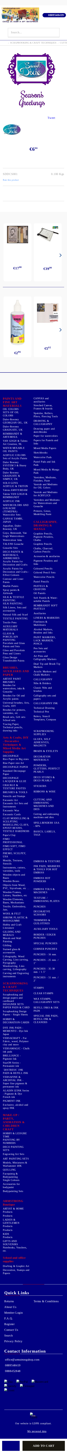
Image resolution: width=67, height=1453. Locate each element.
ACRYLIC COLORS (14, 455)
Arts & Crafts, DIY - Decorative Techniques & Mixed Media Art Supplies (16, 744)
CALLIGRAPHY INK (46, 703)
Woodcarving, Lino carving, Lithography (15, 968)
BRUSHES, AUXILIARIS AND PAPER (16, 671)
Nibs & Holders (42, 683)
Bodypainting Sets (13, 1191)
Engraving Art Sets (13, 1154)
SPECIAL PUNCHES (46, 943)
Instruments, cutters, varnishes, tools (14, 869)
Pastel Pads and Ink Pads (44, 463)
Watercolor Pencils (44, 577)
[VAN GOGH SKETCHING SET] (17, 234)
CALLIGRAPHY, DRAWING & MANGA (46, 525)
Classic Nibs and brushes (43, 689)
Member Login (13, 1312)
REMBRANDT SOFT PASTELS (46, 607)
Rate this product (11, 180)
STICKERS (40, 786)
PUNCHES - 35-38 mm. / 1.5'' (44, 970)
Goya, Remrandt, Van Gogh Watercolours (15, 534)
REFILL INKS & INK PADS (46, 1009)
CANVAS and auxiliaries (41, 400)
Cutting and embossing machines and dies (46, 816)
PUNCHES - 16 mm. (45, 954)
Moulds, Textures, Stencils (13, 862)
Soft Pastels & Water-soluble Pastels (46, 599)
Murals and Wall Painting (12, 940)
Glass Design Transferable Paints (13, 659)
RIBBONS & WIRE (45, 791)
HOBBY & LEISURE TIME (15, 1135)
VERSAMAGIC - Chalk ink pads (16, 1050)
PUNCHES (40, 906)
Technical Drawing (44, 708)
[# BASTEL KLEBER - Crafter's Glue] (17, 322)
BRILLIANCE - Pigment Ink (12, 1057)
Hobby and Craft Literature (12, 926)
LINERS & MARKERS (47, 618)
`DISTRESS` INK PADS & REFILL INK (15, 1071)
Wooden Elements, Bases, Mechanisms (13, 901)
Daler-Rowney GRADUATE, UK (13, 428)
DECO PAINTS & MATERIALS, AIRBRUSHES (13, 555)
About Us (10, 1307)
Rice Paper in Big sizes (16, 759)
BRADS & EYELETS (46, 751)
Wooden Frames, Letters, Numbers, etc (15, 894)
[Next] (60, 255)
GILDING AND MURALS (12, 933)
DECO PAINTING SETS (13, 1149)
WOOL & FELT (12, 913)
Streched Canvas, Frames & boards (43, 407)
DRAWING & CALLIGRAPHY (43, 422)
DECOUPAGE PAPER (15, 767)
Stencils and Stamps (14, 796)
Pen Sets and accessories (41, 650)
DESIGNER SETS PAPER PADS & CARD (16, 1006)
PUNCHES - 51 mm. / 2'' (46, 979)
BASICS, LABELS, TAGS (45, 833)
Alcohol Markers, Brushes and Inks (43, 631)
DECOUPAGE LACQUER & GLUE (14, 780)
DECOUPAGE (11, 756)
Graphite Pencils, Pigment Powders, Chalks (44, 536)
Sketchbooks (41, 452)
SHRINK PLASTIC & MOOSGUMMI (15, 919)
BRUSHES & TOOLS (15, 792)
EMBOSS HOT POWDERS (42, 880)
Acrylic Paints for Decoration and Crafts (15, 563)
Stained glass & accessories (11, 951)
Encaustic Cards (12, 814)
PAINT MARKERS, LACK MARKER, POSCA (45, 640)
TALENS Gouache (13, 544)
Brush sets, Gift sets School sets (14, 719)
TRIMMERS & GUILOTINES (42, 922)
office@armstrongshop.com (22, 1359)
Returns (9, 1301)
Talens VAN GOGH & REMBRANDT (15, 496)
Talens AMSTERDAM (15, 490)
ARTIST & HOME (13, 1208)
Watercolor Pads (43, 457)
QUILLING (9, 1169)
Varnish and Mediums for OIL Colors (46, 486)
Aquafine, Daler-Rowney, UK (12, 527)
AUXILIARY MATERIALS (10, 628)
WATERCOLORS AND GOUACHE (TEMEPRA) (15, 508)
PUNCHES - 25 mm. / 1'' (46, 962)
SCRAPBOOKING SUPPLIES (44, 733)
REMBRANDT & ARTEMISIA (12, 435)
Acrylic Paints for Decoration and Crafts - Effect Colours (16, 571)
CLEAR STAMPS (44, 993)
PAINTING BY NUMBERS (11, 1141)
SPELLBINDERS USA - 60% (46, 824)
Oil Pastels (40, 593)
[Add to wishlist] (11, 1446)
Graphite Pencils (43, 544)
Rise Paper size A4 (13, 763)
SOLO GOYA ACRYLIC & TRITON (15, 485)
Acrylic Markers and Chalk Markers (45, 673)
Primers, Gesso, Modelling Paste (42, 513)
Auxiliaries (40, 613)
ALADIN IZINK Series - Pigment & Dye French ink (16, 1093)
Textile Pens (10, 622)
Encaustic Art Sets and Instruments (15, 805)
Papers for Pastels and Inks (46, 442)
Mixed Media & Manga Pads (46, 471)
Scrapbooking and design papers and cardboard (13, 997)
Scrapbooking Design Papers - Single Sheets (15, 1013)
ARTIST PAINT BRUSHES (12, 680)
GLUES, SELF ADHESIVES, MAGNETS (42, 742)
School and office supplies (14, 1259)
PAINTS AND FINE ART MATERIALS (12, 402)
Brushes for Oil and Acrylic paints (14, 697)
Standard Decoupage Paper (14, 772)
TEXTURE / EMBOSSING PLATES (47, 899)
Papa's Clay (9, 835)
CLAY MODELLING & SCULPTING (16, 820)
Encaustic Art (10, 800)
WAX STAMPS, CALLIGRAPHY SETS (47, 1000)
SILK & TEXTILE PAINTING (13, 599)
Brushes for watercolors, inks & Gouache (14, 688)
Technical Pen (41, 711)
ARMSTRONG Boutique (13, 1203)
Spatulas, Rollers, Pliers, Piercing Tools (46, 415)
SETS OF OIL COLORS (11, 414)
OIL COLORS (11, 409)
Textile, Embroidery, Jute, (14, 908)
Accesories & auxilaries (47, 556)
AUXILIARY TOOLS (46, 929)
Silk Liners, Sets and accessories (14, 609)
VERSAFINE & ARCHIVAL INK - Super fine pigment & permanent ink (15, 1082)
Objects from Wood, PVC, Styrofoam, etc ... (16, 887)
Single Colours (11, 1180)
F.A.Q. (8, 1318)
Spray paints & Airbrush (11, 592)
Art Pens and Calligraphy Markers (45, 658)
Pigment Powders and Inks (46, 562)
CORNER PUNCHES (45, 949)
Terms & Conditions (46, 1301)
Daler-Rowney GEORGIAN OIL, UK (15, 421)
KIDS (6, 1234)
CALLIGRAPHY (43, 679)
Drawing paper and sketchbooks (44, 430)
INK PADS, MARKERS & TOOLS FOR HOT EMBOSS (47, 869)
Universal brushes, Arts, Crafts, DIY (16, 704)
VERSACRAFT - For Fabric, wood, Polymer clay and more (16, 1041)
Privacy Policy (13, 1341)
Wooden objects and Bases (14, 876)
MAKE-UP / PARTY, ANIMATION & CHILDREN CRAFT (14, 1122)
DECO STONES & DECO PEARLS (44, 779)
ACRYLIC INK (11, 501)
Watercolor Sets (11, 514)
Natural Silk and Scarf (15, 614)
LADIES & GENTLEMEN (11, 1221)
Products (8, 1212)
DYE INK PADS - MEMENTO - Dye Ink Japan (15, 1031)
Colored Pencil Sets (45, 572)
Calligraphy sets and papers (45, 697)
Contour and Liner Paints (13, 581)
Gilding (7, 945)
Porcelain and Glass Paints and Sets (14, 645)
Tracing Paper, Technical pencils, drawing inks (13, 727)
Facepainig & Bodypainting (10, 1175)
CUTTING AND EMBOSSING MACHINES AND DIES (44, 804)
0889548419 (56, 15)
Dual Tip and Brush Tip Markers (47, 665)
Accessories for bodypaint (11, 1186)
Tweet (51, 117)
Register (9, 1324)
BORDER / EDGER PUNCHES (45, 936)
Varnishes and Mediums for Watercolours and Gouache (47, 503)
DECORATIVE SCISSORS (42, 913)
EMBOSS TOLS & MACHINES (44, 891)
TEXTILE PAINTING (15, 618)
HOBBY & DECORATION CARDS (16, 1021)
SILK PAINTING (13, 603)
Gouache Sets (10, 548)
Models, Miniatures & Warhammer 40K (15, 1164)
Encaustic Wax (11, 810)
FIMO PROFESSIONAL (13, 841)
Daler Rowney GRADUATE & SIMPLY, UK (11, 475)
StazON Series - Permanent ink (12, 1064)
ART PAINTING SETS (16, 1158)
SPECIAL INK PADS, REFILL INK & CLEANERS (46, 1019)
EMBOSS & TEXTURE (47, 861)
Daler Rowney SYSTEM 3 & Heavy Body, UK (14, 465)
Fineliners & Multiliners (41, 623)
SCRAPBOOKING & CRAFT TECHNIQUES (33, 42)
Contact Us (11, 1329)
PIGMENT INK (12, 1101)
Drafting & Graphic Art (16, 1266)
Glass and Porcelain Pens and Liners (14, 652)
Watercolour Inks (12, 540)
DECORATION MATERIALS (42, 758)
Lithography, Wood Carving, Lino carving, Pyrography (16, 959)
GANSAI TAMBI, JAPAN (13, 520)
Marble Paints (10, 586)
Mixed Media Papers (45, 448)
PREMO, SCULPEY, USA (14, 855)
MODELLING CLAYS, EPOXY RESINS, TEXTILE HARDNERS (16, 828)
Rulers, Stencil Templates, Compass (45, 718)
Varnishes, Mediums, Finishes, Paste (45, 479)
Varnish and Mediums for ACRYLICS (46, 494)
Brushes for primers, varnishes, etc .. (14, 711)
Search (8, 1335)
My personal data (36, 1431)
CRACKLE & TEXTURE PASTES (14, 787)
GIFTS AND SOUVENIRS (10, 1243)
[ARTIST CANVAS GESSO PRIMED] (48, 313)
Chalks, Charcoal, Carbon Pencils (43, 550)
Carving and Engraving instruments (16, 975)
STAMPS (39, 988)
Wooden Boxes (11, 881)
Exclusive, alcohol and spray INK (15, 1106)
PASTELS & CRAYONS (41, 588)
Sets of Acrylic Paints (15, 458)
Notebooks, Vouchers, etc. (15, 1249)
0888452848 (13, 1371)
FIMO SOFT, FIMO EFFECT (14, 848)
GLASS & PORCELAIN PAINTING (10, 636)
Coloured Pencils (43, 568)
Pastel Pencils (41, 581)
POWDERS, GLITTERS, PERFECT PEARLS (47, 768)
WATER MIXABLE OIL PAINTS (14, 450)
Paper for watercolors (46, 436)
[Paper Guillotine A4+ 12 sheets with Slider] (48, 235)
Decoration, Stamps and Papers (16, 1272)
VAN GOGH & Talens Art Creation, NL (15, 442)
